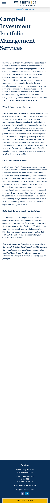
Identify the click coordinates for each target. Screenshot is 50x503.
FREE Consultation (25, 501)
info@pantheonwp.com (25, 489)
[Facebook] (22, 493)
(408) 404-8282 (28, 470)
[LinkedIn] (27, 493)
